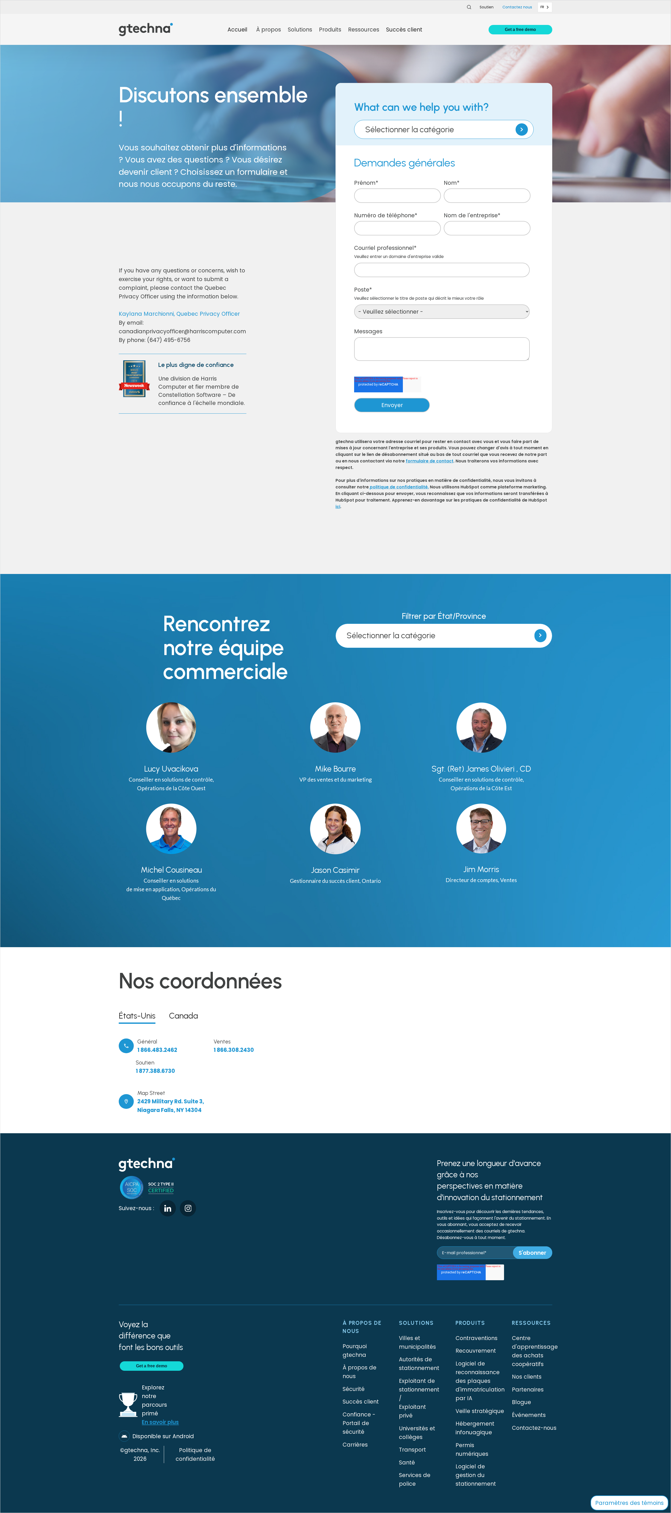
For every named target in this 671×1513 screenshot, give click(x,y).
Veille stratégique (480, 1411)
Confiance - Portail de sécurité (359, 1423)
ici (338, 506)
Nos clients (527, 1376)
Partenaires (528, 1389)
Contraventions (476, 1338)
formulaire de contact (429, 461)
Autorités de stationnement (419, 1364)
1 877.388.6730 (155, 1071)
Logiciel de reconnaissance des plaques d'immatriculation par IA (480, 1381)
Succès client (404, 29)
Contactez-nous (534, 1428)
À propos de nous (359, 1372)
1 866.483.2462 (157, 1050)
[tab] (137, 1015)
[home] (146, 29)
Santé (407, 1462)
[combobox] (545, 7)
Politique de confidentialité (195, 1454)
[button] (268, 29)
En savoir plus (160, 1422)
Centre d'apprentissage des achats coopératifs (535, 1351)
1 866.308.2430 (234, 1050)
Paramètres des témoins (629, 1503)
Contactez (517, 7)
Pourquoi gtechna (355, 1350)
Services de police (414, 1479)
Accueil (237, 29)
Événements (529, 1415)
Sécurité (354, 1389)
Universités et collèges (417, 1433)
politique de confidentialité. (399, 487)
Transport (412, 1449)
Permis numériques (472, 1449)
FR (542, 6)
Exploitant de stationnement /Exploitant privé (419, 1398)
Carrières (355, 1444)
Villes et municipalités (417, 1342)
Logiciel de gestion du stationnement (476, 1475)
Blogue (521, 1402)
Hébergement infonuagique (475, 1428)
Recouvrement (476, 1350)
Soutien (487, 7)
